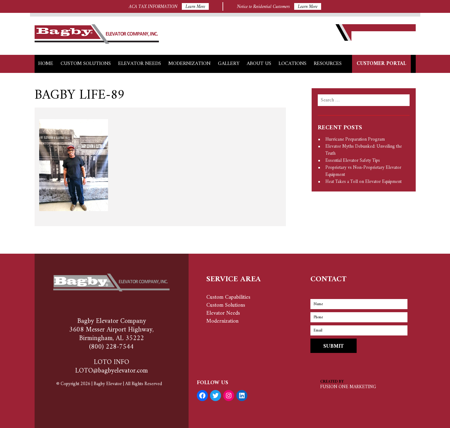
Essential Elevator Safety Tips (352, 161)
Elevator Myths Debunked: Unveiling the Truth (363, 150)
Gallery (228, 63)
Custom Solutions (86, 63)
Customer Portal (381, 63)
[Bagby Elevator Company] (97, 42)
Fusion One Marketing (348, 387)
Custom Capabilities (228, 297)
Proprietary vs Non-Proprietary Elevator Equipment (363, 171)
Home (45, 63)
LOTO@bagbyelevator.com (111, 371)
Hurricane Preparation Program (355, 139)
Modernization (189, 63)
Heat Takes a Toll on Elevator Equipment (363, 182)
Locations (292, 63)
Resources (328, 63)
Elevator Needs (139, 63)
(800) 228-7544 (111, 347)
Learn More (195, 6)
